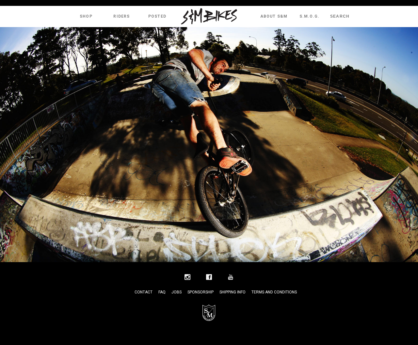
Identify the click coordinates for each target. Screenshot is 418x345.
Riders (121, 16)
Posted (157, 16)
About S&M (274, 16)
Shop (86, 16)
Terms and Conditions (274, 292)
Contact (144, 292)
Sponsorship (200, 292)
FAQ (162, 292)
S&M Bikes (209, 16)
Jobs (176, 292)
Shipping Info (232, 292)
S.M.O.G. (309, 16)
